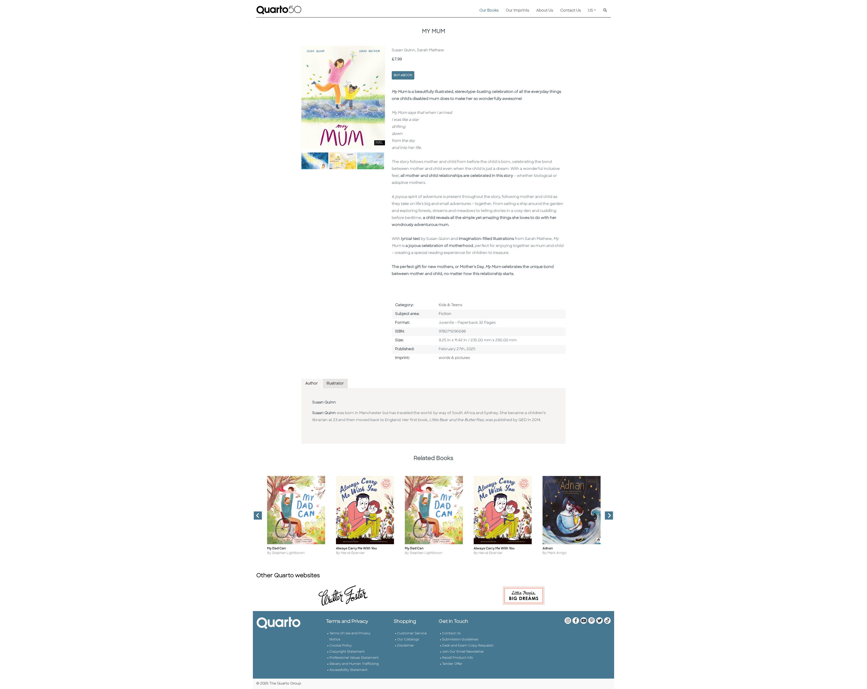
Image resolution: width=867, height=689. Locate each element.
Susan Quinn (324, 402)
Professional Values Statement (354, 658)
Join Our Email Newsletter (463, 652)
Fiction (445, 314)
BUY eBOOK (403, 75)
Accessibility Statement (348, 670)
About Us (544, 10)
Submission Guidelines (460, 639)
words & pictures (454, 358)
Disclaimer (405, 645)
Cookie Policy (340, 645)
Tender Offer (452, 664)
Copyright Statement (347, 652)
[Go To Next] (607, 517)
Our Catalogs (408, 639)
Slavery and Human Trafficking (354, 664)
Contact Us (570, 10)
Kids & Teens (450, 305)
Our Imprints (517, 10)
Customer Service (412, 633)
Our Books (489, 10)
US (590, 10)
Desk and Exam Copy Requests (467, 645)
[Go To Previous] (256, 517)
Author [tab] (311, 383)
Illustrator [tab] (335, 383)
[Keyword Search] (605, 11)
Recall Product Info (457, 658)
